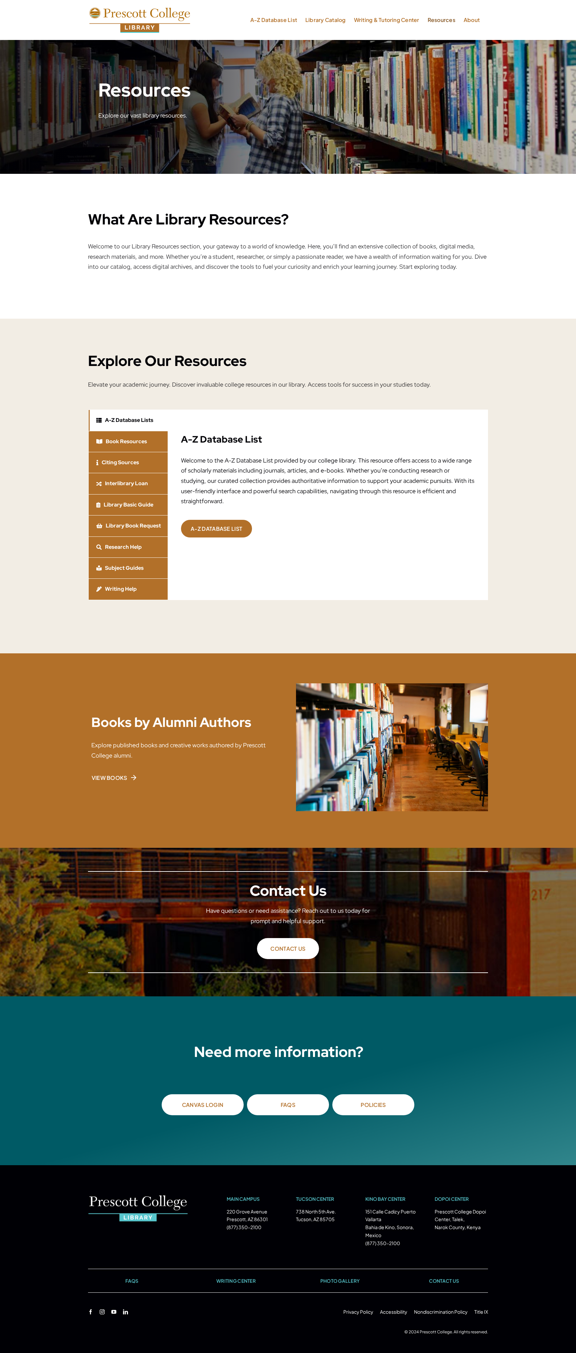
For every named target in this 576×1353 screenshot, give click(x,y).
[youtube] (113, 1311)
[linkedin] (125, 1311)
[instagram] (102, 1311)
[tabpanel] (327, 505)
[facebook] (90, 1311)
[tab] (128, 420)
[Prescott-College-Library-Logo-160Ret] (138, 1198)
